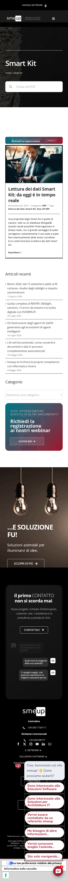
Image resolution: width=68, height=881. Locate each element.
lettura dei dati (16, 208)
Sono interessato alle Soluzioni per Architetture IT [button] (43, 801)
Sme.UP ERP (43, 208)
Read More (14, 252)
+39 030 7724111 (37, 727)
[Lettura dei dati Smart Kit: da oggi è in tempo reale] (34, 164)
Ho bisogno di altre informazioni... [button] (42, 832)
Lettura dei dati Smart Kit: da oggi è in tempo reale (31, 194)
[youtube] (37, 744)
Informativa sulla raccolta (20, 868)
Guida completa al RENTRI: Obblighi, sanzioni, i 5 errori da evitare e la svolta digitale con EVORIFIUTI (31, 308)
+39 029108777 (37, 740)
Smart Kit (31, 208)
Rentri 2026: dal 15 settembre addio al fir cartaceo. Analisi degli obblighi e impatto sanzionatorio (32, 288)
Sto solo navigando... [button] (43, 856)
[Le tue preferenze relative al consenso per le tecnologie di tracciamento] (6, 875)
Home (8, 72)
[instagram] (30, 744)
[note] (44, 770)
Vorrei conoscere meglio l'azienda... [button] (41, 845)
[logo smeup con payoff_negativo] (24, 17)
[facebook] (18, 744)
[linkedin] (43, 744)
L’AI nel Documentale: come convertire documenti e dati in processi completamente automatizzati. (31, 347)
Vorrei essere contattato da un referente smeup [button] (40, 817)
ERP (44, 205)
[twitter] (24, 744)
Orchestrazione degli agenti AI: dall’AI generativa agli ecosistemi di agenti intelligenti (30, 327)
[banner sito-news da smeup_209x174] (34, 404)
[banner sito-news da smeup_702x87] (34, 138)
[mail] (49, 744)
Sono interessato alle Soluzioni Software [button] (43, 787)
